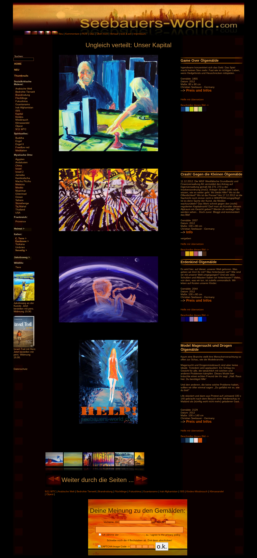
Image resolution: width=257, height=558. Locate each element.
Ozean (19, 197)
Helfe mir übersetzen (192, 99)
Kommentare (72, 33)
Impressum (139, 33)
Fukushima (21, 101)
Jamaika (20, 175)
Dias (92, 33)
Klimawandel (22, 122)
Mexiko (19, 187)
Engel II (19, 144)
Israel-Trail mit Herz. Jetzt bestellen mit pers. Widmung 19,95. (25, 353)
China (18, 165)
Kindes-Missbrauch (21, 118)
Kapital (19, 113)
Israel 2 (19, 171)
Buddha (19, 137)
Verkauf (114, 33)
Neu (61, 33)
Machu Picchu (23, 181)
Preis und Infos (199, 90)
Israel (18, 168)
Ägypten (19, 159)
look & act (126, 33)
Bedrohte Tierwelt (25, 91)
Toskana (20, 244)
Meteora (20, 184)
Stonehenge (22, 203)
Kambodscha (22, 178)
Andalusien (21, 162)
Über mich (103, 33)
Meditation (21, 150)
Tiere (18, 267)
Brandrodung (22, 94)
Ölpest (19, 126)
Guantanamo (22, 104)
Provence (20, 221)
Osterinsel (21, 193)
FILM (85, 33)
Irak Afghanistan (24, 107)
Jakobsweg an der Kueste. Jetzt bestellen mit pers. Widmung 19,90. (24, 307)
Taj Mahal (20, 206)
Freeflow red (22, 147)
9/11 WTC (20, 129)
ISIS (17, 110)
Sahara (19, 200)
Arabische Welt (23, 88)
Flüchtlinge (21, 98)
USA (17, 212)
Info (189, 232)
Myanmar (20, 190)
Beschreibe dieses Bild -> (195, 105)
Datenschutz (20, 369)
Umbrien (20, 247)
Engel (18, 141)
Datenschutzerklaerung (132, 534)
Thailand (20, 209)
